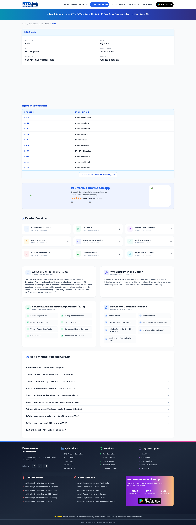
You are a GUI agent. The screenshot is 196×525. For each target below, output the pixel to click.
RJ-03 (26, 129)
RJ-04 (26, 140)
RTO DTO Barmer (82, 140)
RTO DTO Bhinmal (82, 162)
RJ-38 (26, 117)
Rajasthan (45, 24)
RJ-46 (26, 162)
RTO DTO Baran (81, 134)
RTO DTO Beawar (82, 145)
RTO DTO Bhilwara (82, 156)
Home (24, 24)
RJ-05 (26, 151)
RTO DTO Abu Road (83, 117)
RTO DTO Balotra (82, 123)
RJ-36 (26, 145)
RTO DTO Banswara (83, 129)
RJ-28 (26, 134)
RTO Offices (34, 24)
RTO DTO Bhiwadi (82, 168)
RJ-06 (26, 156)
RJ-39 (26, 123)
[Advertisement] (98, 85)
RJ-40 (26, 168)
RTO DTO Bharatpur (83, 151)
